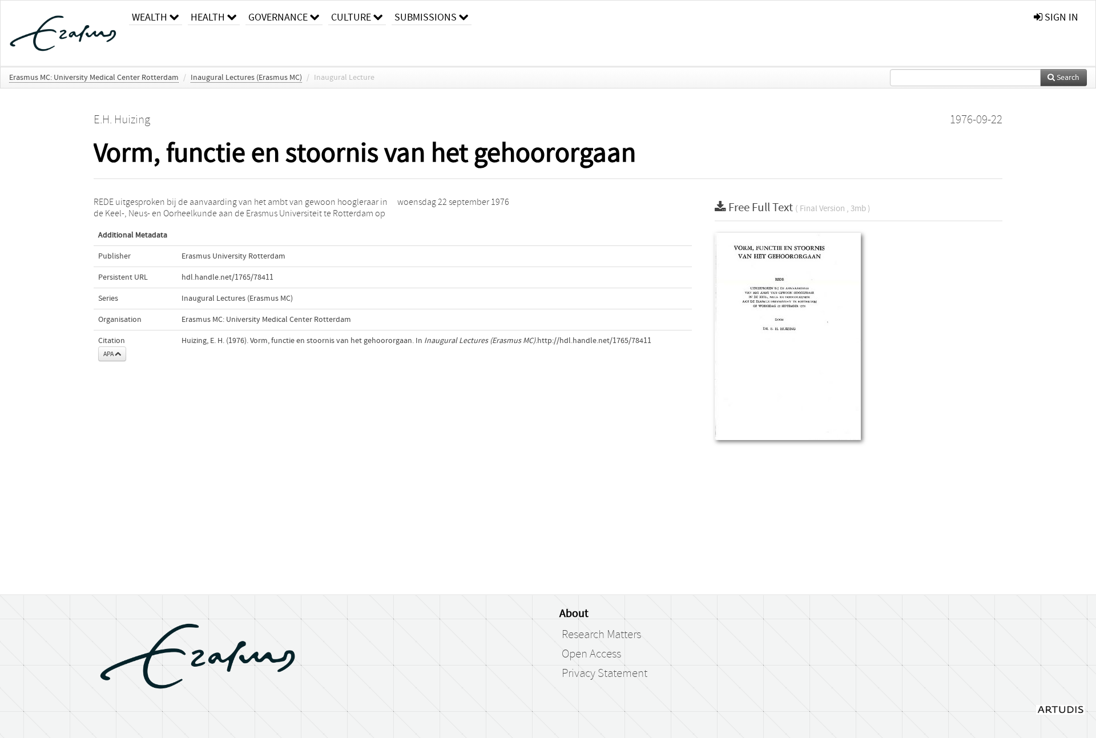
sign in (1060, 17)
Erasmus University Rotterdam (233, 256)
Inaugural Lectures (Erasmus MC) (246, 77)
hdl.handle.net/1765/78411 (227, 277)
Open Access (591, 654)
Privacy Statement (604, 673)
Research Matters (601, 635)
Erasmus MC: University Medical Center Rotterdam (94, 77)
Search (1067, 77)
